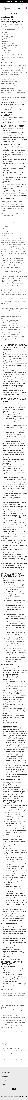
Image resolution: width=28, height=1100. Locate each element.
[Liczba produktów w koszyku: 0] (25, 8)
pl (1, 4)
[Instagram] (15, 1089)
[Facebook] (13, 1089)
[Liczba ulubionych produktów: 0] (22, 8)
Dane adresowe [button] (6, 1072)
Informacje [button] (4, 1076)
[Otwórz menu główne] (2, 8)
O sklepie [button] (4, 1080)
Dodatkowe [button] (4, 1084)
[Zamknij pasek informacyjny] (26, 1)
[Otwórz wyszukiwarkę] (19, 8)
